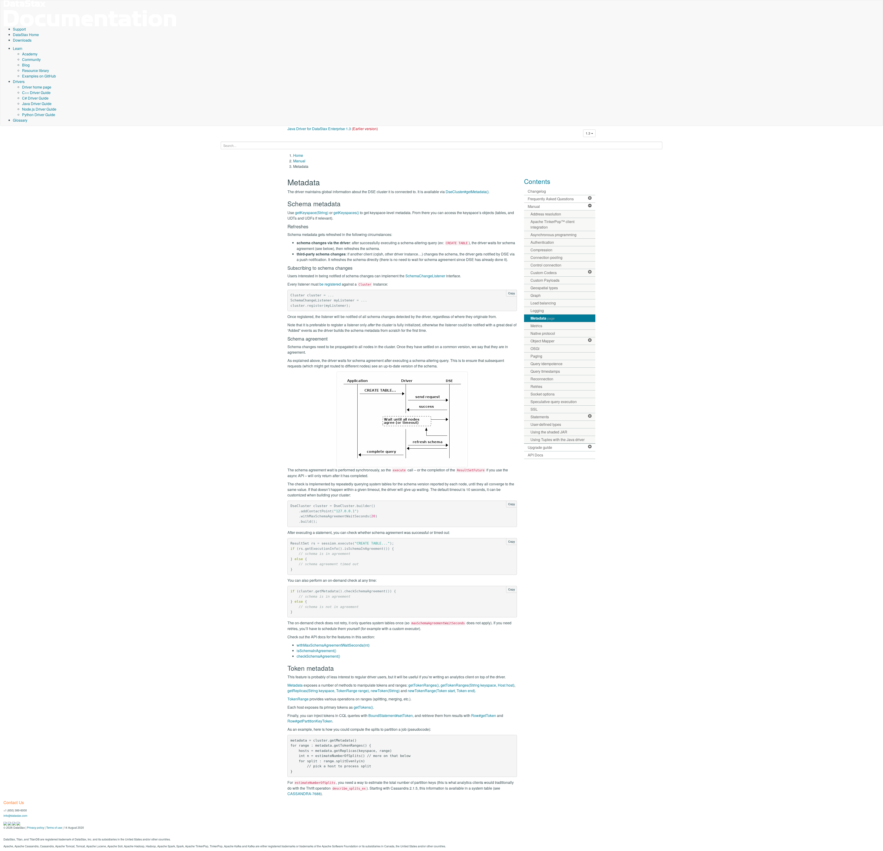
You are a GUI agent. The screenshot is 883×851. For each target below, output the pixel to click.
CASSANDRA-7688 (304, 793)
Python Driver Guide (38, 114)
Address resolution (545, 214)
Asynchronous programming (553, 234)
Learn (17, 48)
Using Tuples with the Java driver (557, 439)
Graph (535, 295)
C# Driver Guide (35, 98)
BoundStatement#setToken (390, 715)
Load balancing (543, 303)
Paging (536, 356)
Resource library (35, 70)
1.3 (588, 133)
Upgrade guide (540, 447)
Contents (537, 181)
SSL (534, 409)
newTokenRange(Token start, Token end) (441, 690)
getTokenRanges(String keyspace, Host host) (477, 685)
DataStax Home (26, 34)
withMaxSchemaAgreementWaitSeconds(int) (333, 645)
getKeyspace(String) (311, 212)
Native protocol (542, 333)
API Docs (535, 455)
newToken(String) (385, 690)
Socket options (542, 394)
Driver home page (36, 87)
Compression (541, 249)
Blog (26, 65)
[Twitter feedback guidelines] (14, 823)
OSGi (534, 348)
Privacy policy (35, 827)
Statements (539, 416)
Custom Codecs (543, 272)
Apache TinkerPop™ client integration (552, 224)
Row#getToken (483, 715)
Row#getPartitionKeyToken (309, 721)
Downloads (22, 40)
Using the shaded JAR (548, 432)
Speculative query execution (553, 401)
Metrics (536, 325)
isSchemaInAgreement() (316, 650)
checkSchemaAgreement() (318, 656)
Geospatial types (544, 287)
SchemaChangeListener (425, 275)
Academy (29, 54)
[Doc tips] (10, 823)
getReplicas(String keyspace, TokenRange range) (328, 690)
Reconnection (541, 378)
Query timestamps (545, 371)
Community (31, 59)
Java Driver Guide (37, 103)
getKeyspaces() (346, 212)
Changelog (537, 191)
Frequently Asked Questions (551, 198)
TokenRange (298, 699)
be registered (330, 284)
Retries (536, 386)
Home (298, 155)
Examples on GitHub (39, 76)
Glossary (20, 120)
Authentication (542, 242)
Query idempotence (546, 363)
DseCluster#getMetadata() (467, 191)
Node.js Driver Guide (39, 109)
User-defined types (545, 424)
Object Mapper (542, 341)
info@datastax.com (15, 815)
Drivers (19, 81)
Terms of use (54, 827)
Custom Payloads (544, 280)
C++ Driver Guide (36, 92)
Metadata (295, 685)
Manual (299, 160)
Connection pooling (546, 257)
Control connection (545, 265)
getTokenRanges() (423, 685)
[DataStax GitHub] (18, 823)
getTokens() (363, 707)
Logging (537, 310)
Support (19, 29)
